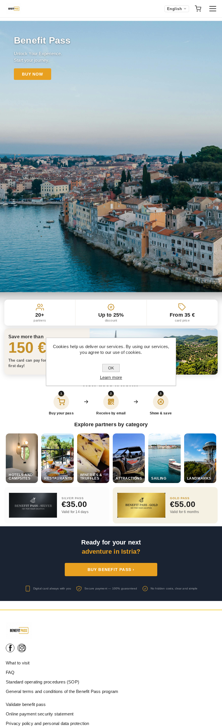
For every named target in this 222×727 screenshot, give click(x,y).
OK (111, 368)
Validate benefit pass (26, 704)
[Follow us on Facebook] (10, 648)
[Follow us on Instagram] (21, 648)
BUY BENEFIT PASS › (111, 569)
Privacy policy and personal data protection (47, 723)
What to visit (18, 662)
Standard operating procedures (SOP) (42, 681)
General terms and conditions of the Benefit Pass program (62, 691)
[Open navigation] (212, 8)
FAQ (10, 672)
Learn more (111, 377)
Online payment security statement (40, 713)
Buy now (32, 74)
